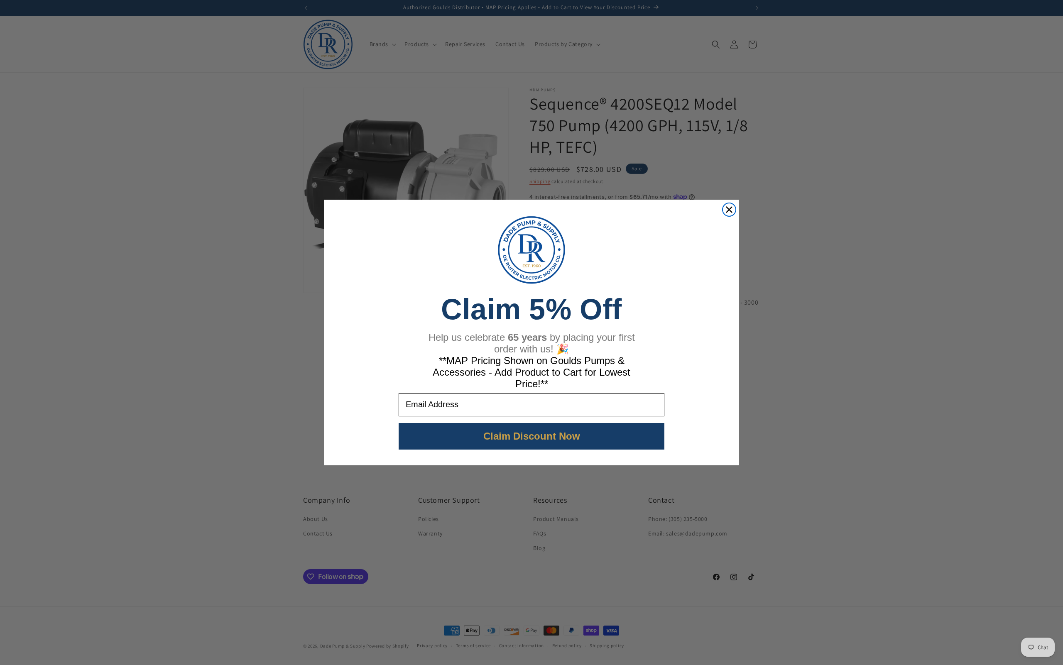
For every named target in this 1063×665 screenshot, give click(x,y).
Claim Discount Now (531, 436)
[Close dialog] (729, 209)
